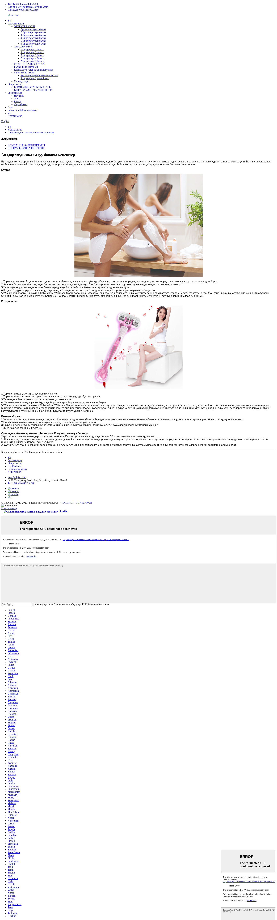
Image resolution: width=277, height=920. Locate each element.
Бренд (17, 101)
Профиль (19, 95)
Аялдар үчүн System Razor (35, 78)
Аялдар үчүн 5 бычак (32, 61)
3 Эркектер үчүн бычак (33, 35)
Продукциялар (16, 23)
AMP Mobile (14, 472)
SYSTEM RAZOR (24, 72)
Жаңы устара (21, 81)
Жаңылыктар (15, 84)
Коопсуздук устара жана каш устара (33, 69)
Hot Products (14, 466)
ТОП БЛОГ (67, 502)
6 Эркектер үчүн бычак (33, 43)
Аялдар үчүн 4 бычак (32, 58)
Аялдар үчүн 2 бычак (32, 52)
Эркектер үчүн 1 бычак (33, 29)
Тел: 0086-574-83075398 (21, 483)
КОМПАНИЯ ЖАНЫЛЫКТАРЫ (32, 87)
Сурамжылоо (15, 115)
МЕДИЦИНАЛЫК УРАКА (29, 64)
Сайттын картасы (17, 469)
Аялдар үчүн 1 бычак (32, 49)
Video (17, 98)
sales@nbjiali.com (17, 477)
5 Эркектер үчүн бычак (33, 40)
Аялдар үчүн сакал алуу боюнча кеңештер (31, 132)
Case (10, 107)
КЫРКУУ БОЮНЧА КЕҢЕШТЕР (33, 90)
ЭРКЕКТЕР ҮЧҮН (24, 26)
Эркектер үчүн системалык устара (39, 75)
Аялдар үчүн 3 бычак (32, 55)
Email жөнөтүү (9, 508)
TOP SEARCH (84, 502)
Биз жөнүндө (15, 92)
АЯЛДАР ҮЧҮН (23, 46)
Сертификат (20, 104)
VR (9, 113)
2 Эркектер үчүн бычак (33, 32)
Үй (9, 20)
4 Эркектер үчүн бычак (33, 38)
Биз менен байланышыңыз (22, 110)
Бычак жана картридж (26, 66)
